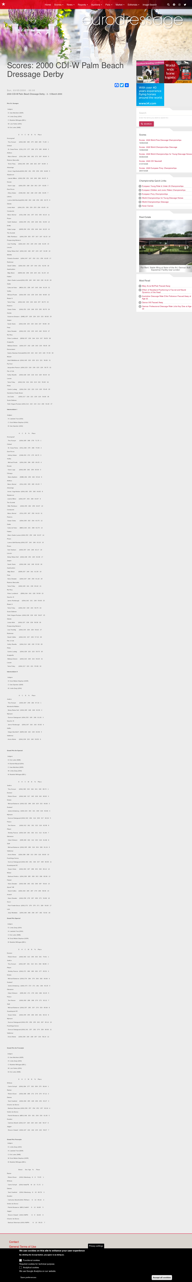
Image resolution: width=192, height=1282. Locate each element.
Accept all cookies (162, 1277)
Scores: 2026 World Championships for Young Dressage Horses (165, 154)
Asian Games (147, 205)
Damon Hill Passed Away (152, 302)
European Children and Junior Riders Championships (164, 190)
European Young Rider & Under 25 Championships (163, 186)
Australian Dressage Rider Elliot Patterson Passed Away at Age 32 (166, 297)
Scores (58, 4)
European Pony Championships (155, 194)
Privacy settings (96, 1245)
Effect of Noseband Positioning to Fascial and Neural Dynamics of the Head (164, 291)
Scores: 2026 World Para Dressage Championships (160, 140)
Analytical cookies (31, 1267)
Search (147, 123)
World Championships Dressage (155, 201)
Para (108, 4)
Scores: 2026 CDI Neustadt (150, 161)
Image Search (150, 4)
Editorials (133, 4)
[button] (143, 246)
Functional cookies (31, 1260)
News (70, 4)
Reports (82, 4)
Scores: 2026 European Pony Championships (158, 168)
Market (119, 4)
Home (48, 4)
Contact (14, 1242)
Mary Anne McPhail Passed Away (156, 286)
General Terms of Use (22, 1246)
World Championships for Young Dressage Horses (162, 198)
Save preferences (28, 1277)
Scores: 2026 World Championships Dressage (158, 147)
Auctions (96, 4)
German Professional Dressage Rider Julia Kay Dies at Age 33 (166, 307)
